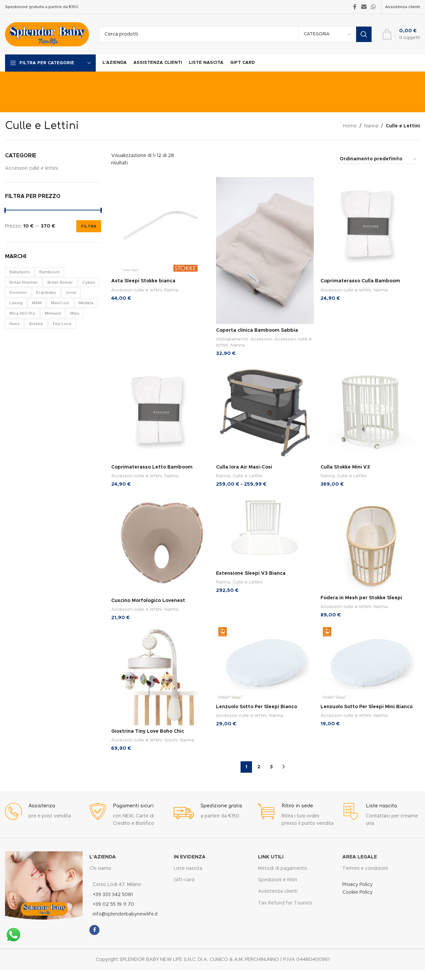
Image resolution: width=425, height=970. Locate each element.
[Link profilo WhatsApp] (373, 7)
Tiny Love (62, 324)
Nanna (371, 126)
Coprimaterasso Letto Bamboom (152, 467)
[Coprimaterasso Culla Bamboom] (370, 226)
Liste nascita (188, 868)
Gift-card (184, 880)
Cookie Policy (357, 892)
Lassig (16, 303)
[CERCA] (364, 34)
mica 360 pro (22, 313)
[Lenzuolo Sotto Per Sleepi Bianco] (265, 664)
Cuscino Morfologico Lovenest (148, 600)
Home (350, 126)
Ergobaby (46, 292)
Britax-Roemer (23, 282)
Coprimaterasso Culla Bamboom (360, 281)
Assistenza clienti (402, 7)
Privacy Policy (357, 884)
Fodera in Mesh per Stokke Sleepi (361, 598)
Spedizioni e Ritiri (277, 880)
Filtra (88, 226)
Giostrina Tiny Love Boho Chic (147, 731)
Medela (86, 303)
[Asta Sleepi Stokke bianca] (160, 226)
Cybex (88, 282)
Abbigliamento (232, 339)
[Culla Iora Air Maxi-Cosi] (265, 412)
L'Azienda (102, 857)
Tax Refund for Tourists (285, 903)
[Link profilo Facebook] (355, 7)
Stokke (36, 324)
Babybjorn (19, 272)
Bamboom (49, 272)
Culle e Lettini (247, 476)
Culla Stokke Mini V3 (345, 467)
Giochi (171, 740)
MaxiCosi (60, 303)
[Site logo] (47, 34)
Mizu (74, 313)
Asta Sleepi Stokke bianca (143, 281)
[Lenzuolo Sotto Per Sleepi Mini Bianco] (370, 664)
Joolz (71, 292)
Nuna (14, 324)
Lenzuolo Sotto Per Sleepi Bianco (256, 706)
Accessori (261, 339)
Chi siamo (100, 868)
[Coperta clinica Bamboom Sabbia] (265, 250)
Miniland (53, 313)
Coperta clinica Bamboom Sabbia (257, 330)
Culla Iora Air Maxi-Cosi (244, 467)
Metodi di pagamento (282, 868)
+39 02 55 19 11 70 (113, 904)
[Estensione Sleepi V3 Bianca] (265, 530)
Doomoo (18, 292)
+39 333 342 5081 (113, 894)
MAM (37, 303)
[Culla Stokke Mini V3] (370, 412)
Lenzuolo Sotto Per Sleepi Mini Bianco (367, 706)
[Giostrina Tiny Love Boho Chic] (160, 676)
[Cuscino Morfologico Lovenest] (160, 544)
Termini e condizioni (365, 868)
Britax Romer (60, 282)
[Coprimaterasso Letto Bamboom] (160, 412)
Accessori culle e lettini (31, 168)
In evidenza (190, 857)
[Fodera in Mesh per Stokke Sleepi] (370, 543)
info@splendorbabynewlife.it (125, 914)
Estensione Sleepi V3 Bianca (251, 573)
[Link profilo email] (364, 7)
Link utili (271, 857)
